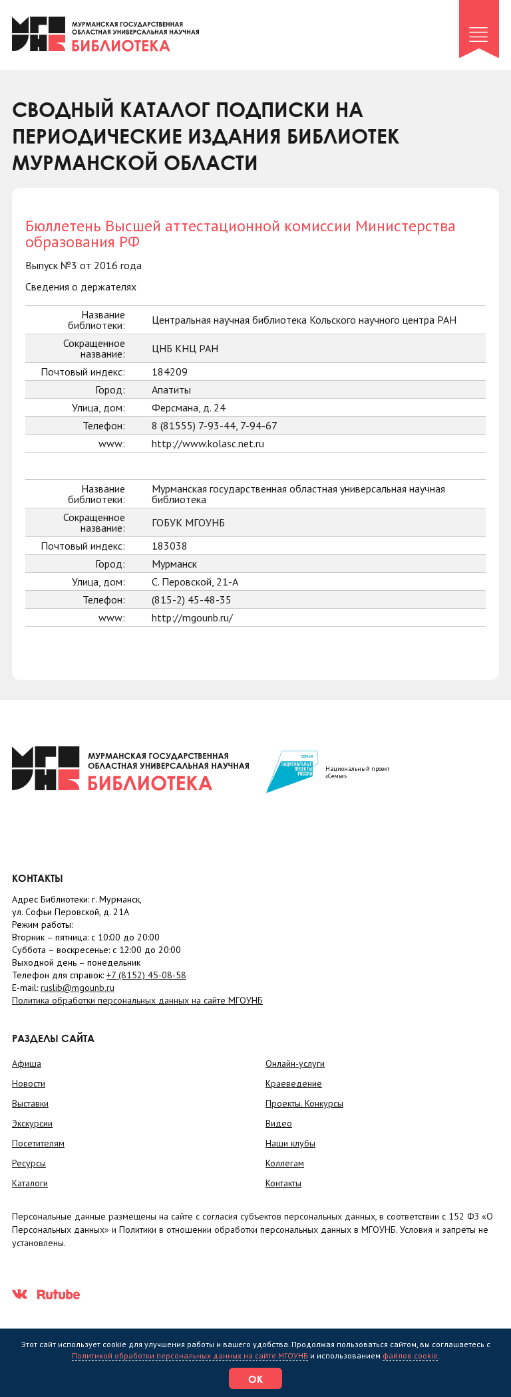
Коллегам (284, 1163)
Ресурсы (29, 1163)
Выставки (30, 1103)
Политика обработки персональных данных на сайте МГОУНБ (137, 1000)
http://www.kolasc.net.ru (208, 443)
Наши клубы (290, 1143)
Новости (28, 1083)
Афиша (26, 1063)
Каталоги (30, 1183)
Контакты (283, 1183)
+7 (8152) (146, 975)
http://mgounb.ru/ (192, 617)
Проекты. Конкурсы (304, 1103)
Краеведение (293, 1083)
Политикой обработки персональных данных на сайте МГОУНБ (190, 1355)
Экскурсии (32, 1123)
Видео (278, 1123)
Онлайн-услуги (295, 1063)
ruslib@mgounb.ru (77, 988)
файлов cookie (410, 1355)
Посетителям (38, 1143)
